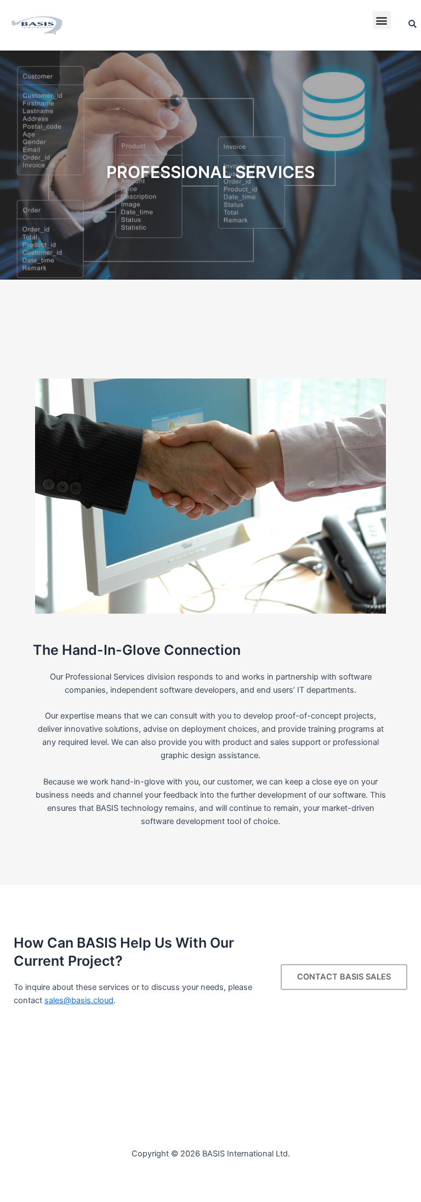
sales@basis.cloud (78, 1000)
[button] (382, 20)
